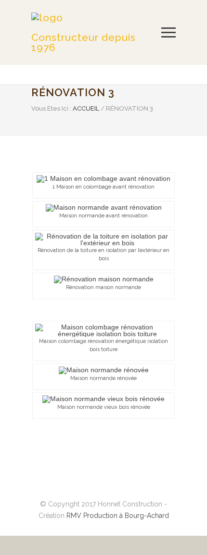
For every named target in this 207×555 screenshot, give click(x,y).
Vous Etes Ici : (51, 108)
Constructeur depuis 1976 (83, 42)
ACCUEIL (86, 108)
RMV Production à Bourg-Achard (117, 515)
